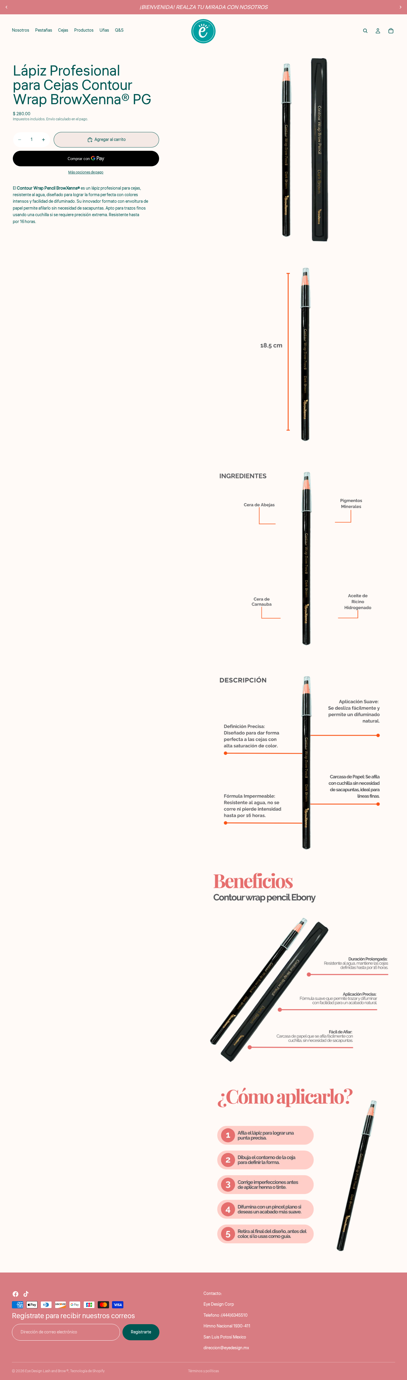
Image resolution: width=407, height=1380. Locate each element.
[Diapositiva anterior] (6, 7)
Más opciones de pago (85, 172)
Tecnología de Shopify (87, 1371)
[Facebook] (15, 1294)
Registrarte (141, 1332)
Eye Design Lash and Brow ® (47, 1371)
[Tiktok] (25, 1294)
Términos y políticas (203, 1371)
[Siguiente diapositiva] (400, 7)
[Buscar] (365, 30)
